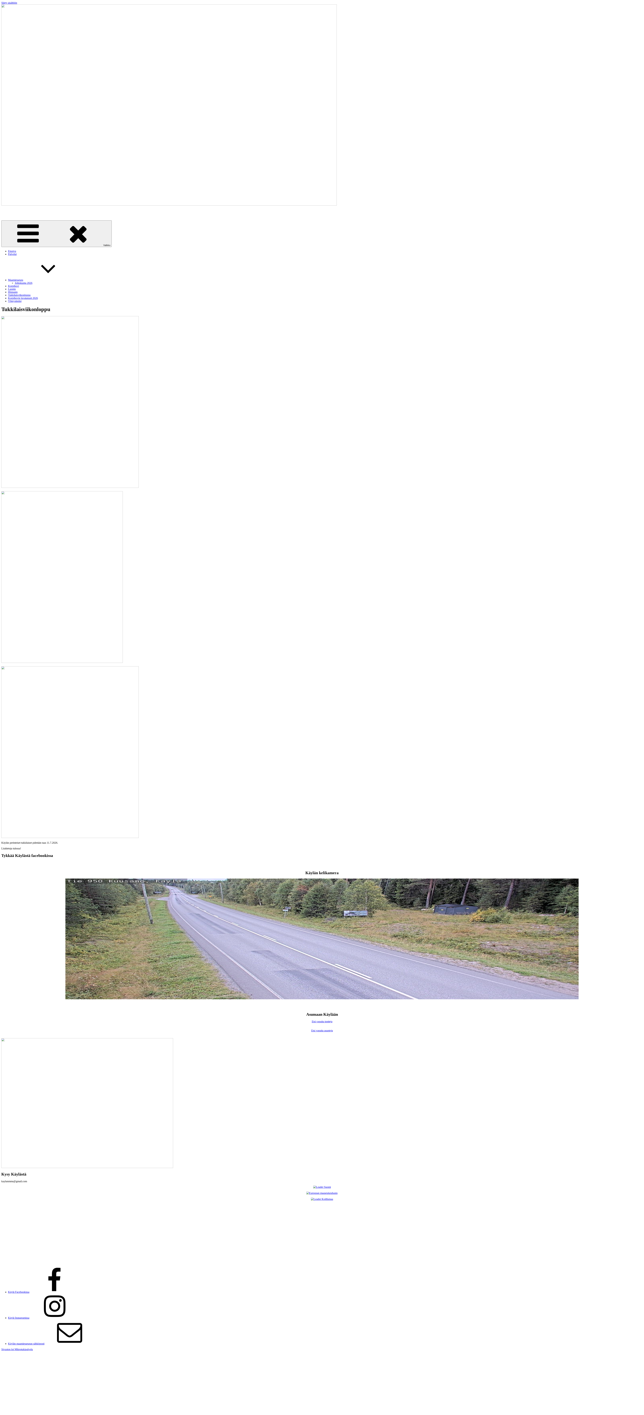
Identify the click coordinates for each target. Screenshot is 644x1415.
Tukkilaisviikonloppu (19, 295)
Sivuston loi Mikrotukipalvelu (17, 1349)
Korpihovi (13, 286)
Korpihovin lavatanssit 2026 (23, 298)
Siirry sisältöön (9, 2)
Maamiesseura (15, 280)
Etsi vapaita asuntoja (322, 1030)
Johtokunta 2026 (23, 283)
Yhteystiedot (14, 301)
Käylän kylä (7, 210)
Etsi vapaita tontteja (322, 1021)
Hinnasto (13, 292)
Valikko (106, 245)
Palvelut (12, 254)
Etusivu (12, 251)
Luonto (12, 289)
